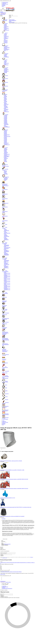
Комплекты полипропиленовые (7, 289)
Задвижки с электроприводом (7, 126)
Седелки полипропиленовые (7, 282)
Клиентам (3, 4)
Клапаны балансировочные (7, 134)
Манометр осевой (5, 180)
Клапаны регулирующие (6, 142)
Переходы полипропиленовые (7, 277)
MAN (23, 562)
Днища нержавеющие (6, 64)
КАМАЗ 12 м (30, 562)
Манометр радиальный (6, 178)
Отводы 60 (5, 41)
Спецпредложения (5, 2)
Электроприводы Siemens (5, 212)
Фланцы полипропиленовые (7, 281)
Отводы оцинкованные (6, 36)
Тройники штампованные (6, 56)
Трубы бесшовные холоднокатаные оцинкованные (6, 250)
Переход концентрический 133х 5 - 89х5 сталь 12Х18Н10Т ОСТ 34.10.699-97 (12, 516)
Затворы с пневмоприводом (6, 155)
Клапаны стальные (5, 141)
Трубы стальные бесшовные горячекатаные (6, 238)
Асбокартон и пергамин (5, 355)
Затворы (6, 147)
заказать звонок (2, 14)
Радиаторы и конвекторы (5, 406)
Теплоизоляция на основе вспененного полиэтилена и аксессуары (5, 333)
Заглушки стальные (5, 72)
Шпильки (6, 399)
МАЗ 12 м (25, 562)
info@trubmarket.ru (3, 12)
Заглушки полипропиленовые (7, 286)
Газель (1, 562)
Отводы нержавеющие (6, 37)
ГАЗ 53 (6, 562)
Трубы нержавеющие (4, 258)
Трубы (6, 224)
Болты (6, 384)
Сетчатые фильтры (5, 171)
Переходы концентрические (6, 47)
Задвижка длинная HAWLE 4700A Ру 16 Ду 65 (7, 497)
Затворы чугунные (5, 161)
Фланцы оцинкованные (6, 28)
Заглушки (6, 67)
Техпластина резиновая (4, 359)
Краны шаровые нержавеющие (6, 103)
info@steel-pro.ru (2, 581)
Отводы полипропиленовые (7, 274)
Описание (3, 518)
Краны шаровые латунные (5, 96)
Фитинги (6, 75)
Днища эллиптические (6, 63)
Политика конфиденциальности (7, 588)
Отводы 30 (5, 42)
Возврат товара (2, 574)
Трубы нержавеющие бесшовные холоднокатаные (6, 263)
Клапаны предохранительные (7, 136)
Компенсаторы (4, 297)
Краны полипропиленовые (7, 284)
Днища (6, 59)
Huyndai (21, 562)
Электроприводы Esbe (5, 207)
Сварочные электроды (5, 403)
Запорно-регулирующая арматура (5, 90)
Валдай (4, 562)
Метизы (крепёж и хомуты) (5, 381)
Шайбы (6, 390)
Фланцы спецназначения (6, 29)
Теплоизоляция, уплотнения (4, 328)
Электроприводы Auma (5, 190)
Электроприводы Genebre (5, 194)
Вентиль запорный (5, 165)
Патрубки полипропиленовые (7, 287)
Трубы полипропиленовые (5, 271)
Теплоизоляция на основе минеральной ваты (5, 344)
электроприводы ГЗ (5, 203)
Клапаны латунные (5, 137)
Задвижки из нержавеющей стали (6, 124)
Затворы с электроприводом (7, 154)
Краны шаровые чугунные (5, 101)
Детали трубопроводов (4, 20)
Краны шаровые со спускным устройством (6, 106)
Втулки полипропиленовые (7, 279)
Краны (6, 94)
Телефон (1, 554)
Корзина (1, 11)
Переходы (6, 45)
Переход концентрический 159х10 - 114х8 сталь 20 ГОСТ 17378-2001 (11, 460)
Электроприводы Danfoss (5, 199)
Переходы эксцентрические (6, 48)
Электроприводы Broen (5, 216)
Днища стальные (5, 61)
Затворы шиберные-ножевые (5, 149)
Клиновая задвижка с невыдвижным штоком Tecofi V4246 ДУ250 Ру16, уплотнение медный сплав (15, 507)
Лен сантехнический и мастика (5, 367)
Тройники (6, 53)
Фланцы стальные (5, 24)
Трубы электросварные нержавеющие (6, 260)
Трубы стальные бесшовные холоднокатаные (6, 235)
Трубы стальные (4, 228)
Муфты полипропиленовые (7, 273)
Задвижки (6, 114)
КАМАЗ (18, 562)
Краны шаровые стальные (5, 98)
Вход (3, 6)
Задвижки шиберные (5, 122)
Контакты (3, 5)
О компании (4, 3)
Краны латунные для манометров (6, 109)
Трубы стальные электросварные (6, 230)
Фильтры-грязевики (5, 169)
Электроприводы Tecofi (5, 221)
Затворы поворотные (6, 158)
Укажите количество (3, 552)
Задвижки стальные (5, 119)
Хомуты (6, 396)
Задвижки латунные (5, 117)
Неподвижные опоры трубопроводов (5, 319)
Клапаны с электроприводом (7, 144)
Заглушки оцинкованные (6, 70)
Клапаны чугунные (5, 139)
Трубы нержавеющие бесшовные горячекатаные (6, 266)
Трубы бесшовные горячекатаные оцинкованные (6, 253)
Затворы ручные (5, 159)
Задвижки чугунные (5, 116)
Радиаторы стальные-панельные (5, 414)
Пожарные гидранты (5, 166)
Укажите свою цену (3, 553)
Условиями (31, 557)
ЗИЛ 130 (8, 562)
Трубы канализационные (5, 293)
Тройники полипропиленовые (7, 276)
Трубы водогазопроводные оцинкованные (7, 247)
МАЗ (16, 562)
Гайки (6, 387)
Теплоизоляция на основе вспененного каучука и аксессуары (5, 339)
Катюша (11, 562)
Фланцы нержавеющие (6, 26)
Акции (3, 420)
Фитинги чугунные (5, 82)
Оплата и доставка (5, 422)
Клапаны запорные (5, 133)
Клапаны (6, 129)
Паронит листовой (5, 363)
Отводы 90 (5, 40)
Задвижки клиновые (5, 121)
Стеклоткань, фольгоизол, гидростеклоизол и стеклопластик (5, 350)
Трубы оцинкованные (4, 243)
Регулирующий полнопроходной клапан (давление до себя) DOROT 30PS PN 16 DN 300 (14, 479)
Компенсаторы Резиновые (4, 306)
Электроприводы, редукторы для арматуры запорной (5, 185)
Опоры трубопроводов (4, 309)
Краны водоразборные (6, 111)
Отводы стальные (5, 34)
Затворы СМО (6, 156)
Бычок (14, 562)
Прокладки (7, 393)
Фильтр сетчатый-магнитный (6, 173)
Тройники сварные (5, 55)
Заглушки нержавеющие (6, 69)
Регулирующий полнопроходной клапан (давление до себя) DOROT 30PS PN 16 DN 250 (14, 488)
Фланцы (6, 23)
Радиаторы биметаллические (5, 410)
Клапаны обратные (5, 131)
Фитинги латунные (5, 86)
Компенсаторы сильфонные (4, 301)
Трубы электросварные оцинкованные (6, 245)
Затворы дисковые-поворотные (6, 151)
